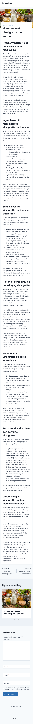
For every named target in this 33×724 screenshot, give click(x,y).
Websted (6, 683)
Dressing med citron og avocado (8, 571)
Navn (5, 667)
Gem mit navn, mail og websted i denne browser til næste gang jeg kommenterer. (17, 688)
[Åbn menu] (29, 3)
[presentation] (16, 598)
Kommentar (7, 639)
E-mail (6, 675)
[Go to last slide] (4, 604)
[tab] (13, 619)
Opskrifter (9, 25)
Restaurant (16, 719)
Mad (4, 25)
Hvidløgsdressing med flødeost (25, 571)
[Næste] (28, 604)
